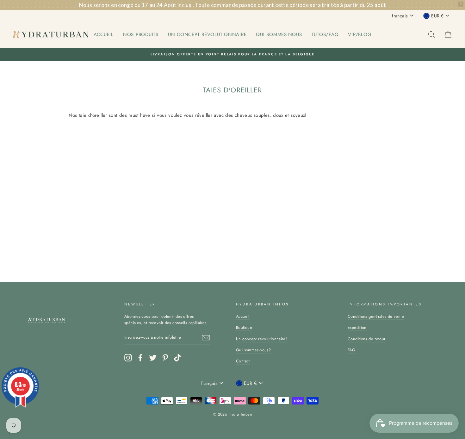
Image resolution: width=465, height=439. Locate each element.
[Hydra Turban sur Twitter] (153, 357)
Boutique (244, 327)
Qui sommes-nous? (253, 350)
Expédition (357, 327)
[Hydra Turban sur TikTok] (177, 357)
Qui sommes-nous (279, 34)
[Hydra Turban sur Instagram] (128, 357)
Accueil (104, 34)
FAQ (351, 350)
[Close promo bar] (460, 4)
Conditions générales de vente (376, 316)
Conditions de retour (367, 339)
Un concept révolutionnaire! (261, 339)
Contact (243, 361)
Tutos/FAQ (325, 34)
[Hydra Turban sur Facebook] (140, 357)
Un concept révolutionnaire (207, 34)
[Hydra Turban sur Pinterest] (165, 357)
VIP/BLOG (359, 34)
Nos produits (140, 34)
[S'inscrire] (206, 338)
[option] (232, 54)
